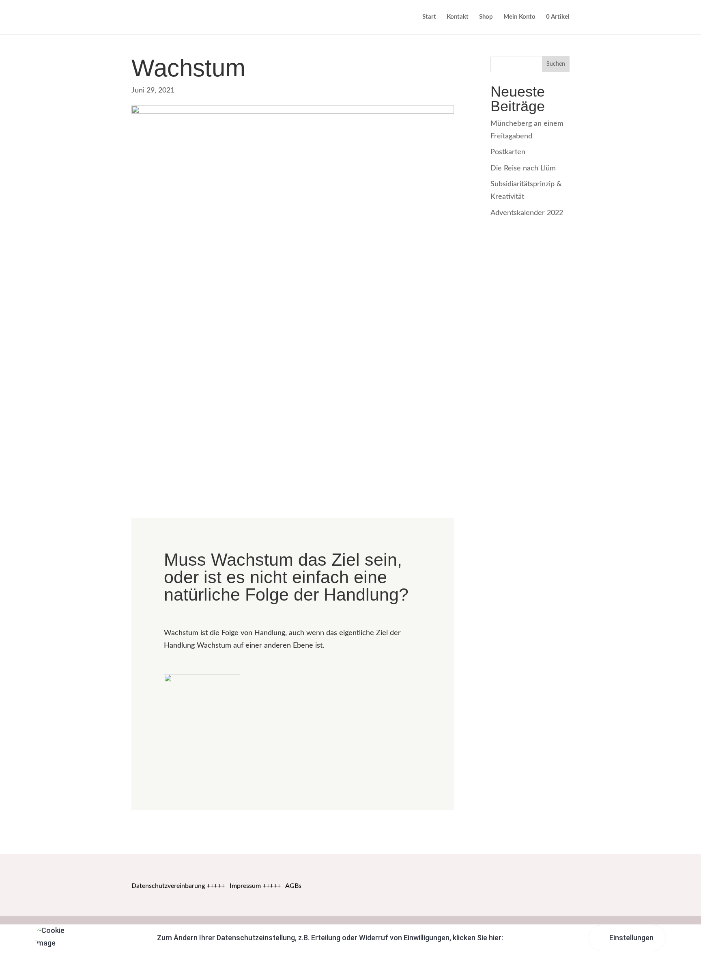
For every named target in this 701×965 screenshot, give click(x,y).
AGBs (293, 886)
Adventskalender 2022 (526, 213)
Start (429, 17)
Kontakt (458, 17)
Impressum (245, 886)
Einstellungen (631, 937)
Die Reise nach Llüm (523, 168)
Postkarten (507, 152)
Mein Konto (519, 17)
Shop (486, 17)
